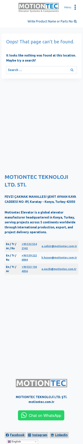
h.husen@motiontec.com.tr (59, 257)
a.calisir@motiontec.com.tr (59, 246)
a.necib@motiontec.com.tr (59, 269)
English (16, 441)
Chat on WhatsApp (45, 415)
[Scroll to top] (77, 429)
